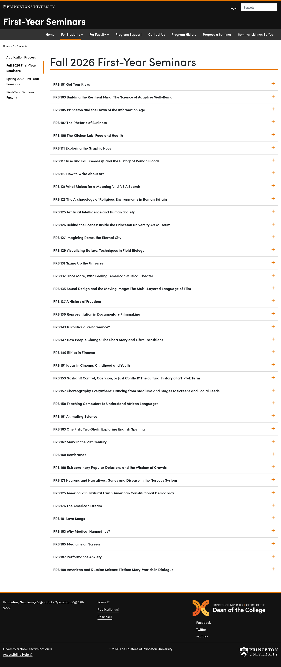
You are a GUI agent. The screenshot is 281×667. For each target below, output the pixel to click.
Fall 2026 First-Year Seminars (25, 68)
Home (50, 34)
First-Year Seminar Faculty (20, 94)
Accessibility (16, 654)
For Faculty (97, 34)
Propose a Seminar (217, 34)
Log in (233, 8)
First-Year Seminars (44, 20)
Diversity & (26, 649)
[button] (164, 84)
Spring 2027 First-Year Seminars (22, 81)
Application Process (21, 57)
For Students (71, 34)
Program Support (128, 34)
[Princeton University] (29, 6)
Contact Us (156, 34)
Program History (184, 34)
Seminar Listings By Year (256, 34)
